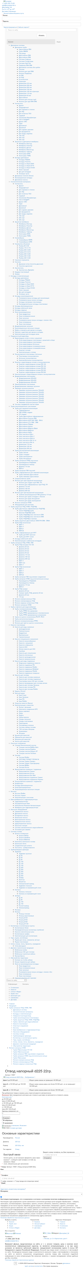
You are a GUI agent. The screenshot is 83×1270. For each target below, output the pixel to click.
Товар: (3, 1167)
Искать (41, 35)
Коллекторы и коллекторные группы (23, 926)
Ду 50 (20, 856)
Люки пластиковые (25, 324)
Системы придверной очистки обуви (27, 404)
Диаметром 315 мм (25, 83)
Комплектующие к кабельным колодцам (28, 541)
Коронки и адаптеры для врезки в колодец (29, 332)
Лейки (21, 713)
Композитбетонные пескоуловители (31, 360)
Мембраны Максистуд (26, 150)
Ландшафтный (24, 107)
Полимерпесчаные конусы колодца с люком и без (35, 320)
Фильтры (18, 910)
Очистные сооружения (18, 743)
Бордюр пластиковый (22, 272)
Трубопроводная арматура (20, 850)
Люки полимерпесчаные (27, 316)
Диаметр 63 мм (24, 595)
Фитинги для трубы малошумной (30, 501)
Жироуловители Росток (26, 773)
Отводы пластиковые (26, 721)
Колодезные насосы (21, 815)
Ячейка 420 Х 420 (25, 258)
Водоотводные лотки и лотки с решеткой (28, 338)
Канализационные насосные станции (27, 328)
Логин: (5, 15)
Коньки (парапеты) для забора (25, 962)
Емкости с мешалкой (26, 643)
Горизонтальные (24, 637)
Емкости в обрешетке (26, 645)
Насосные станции (21, 825)
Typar (20, 123)
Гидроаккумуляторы (21, 801)
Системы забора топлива (27, 727)
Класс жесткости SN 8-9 (27, 438)
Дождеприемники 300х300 (27, 380)
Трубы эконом (23, 452)
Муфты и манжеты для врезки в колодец (28, 330)
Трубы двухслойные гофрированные (31, 416)
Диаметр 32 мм (24, 551)
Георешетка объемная (22, 244)
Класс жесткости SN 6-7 (27, 436)
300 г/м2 (21, 139)
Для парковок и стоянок (27, 109)
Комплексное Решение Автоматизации (27, 805)
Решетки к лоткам (24, 350)
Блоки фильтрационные (23, 787)
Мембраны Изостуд (25, 144)
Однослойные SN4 (25, 49)
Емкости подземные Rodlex (28, 667)
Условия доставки (16, 1128)
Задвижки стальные (25, 886)
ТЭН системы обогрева (26, 729)
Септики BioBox (24, 765)
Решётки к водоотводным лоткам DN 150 (32, 366)
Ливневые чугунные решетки (24, 388)
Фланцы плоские (24, 914)
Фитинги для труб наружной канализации (28, 480)
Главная (62, 1222)
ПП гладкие (22, 414)
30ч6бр (21, 878)
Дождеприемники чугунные (24, 326)
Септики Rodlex (24, 757)
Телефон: (4, 1175)
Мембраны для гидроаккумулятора (26, 807)
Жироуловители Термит (27, 771)
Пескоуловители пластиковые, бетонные (28, 354)
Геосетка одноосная (25, 266)
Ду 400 (21, 874)
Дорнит (21, 105)
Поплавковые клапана (26, 725)
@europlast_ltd (7, 7)
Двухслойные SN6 (25, 55)
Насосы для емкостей (22, 741)
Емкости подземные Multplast (28, 669)
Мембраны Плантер (25, 146)
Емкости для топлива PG (27, 687)
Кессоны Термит (20, 795)
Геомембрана (19, 238)
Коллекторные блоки (21, 928)
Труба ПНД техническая (23, 523)
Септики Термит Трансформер (29, 763)
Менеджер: (4, 1191)
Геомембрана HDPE (25, 240)
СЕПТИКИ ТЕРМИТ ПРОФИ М (29, 759)
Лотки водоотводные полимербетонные (32, 348)
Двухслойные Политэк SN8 (28, 418)
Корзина (37, 1222)
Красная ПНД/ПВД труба (27, 513)
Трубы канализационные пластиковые (23, 406)
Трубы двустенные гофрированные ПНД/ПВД (30, 509)
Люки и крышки (24, 170)
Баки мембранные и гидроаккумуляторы (24, 799)
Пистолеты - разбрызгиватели (25, 847)
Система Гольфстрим (26, 61)
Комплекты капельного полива (25, 841)
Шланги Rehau (24, 835)
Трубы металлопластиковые (24, 619)
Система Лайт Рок (25, 63)
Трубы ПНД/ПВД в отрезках (28, 519)
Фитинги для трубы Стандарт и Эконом (32, 497)
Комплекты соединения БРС (28, 709)
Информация (12, 984)
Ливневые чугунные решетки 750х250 (31, 392)
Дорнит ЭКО (23, 121)
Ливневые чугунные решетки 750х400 (31, 398)
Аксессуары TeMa (25, 156)
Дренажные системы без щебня (29, 67)
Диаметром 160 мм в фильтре (29, 91)
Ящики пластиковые (21, 942)
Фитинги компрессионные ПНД (25, 599)
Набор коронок (24, 717)
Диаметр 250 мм (24, 559)
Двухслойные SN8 (25, 57)
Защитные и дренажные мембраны (26, 141)
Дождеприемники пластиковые (25, 376)
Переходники (23, 723)
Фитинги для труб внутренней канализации (29, 492)
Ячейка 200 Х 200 (25, 250)
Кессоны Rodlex (20, 793)
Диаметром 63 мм (25, 95)
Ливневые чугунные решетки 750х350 (31, 396)
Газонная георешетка (22, 260)
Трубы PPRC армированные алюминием (32, 615)
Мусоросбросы (20, 956)
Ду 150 (21, 866)
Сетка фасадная (20, 946)
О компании (15, 987)
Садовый (22, 115)
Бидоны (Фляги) (20, 691)
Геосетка (18, 262)
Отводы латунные (25, 719)
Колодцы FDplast (24, 160)
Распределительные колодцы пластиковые (33, 304)
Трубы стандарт (24, 454)
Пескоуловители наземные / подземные (28, 781)
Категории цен (15, 996)
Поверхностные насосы (22, 821)
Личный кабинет (39, 1224)
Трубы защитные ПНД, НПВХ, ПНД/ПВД (24, 507)
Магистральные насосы (22, 819)
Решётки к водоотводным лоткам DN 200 (32, 368)
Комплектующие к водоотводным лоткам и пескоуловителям (35, 374)
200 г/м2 (21, 137)
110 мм (21, 597)
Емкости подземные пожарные (29, 673)
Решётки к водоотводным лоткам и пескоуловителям (32, 362)
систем (30, 1266)
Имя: (2, 1169)
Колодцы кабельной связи (23, 308)
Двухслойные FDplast (26, 424)
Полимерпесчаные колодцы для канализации (34, 298)
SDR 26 (21, 531)
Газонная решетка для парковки (25, 978)
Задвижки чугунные (25, 854)
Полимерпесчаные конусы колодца (30, 300)
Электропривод (24, 908)
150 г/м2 (21, 135)
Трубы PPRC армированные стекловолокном (34, 613)
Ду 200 (21, 868)
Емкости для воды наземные (24, 627)
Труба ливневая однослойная (29, 476)
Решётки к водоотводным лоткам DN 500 (32, 372)
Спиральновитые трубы (22, 478)
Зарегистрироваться (10, 27)
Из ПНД (21, 77)
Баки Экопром (23, 697)
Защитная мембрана (22, 222)
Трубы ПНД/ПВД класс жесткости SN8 (31, 517)
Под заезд (22, 53)
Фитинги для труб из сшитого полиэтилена (29, 623)
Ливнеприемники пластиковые (25, 384)
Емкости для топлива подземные (30, 679)
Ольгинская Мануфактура (27, 117)
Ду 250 (21, 870)
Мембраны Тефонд (25, 152)
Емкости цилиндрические (27, 657)
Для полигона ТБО (25, 113)
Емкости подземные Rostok (28, 671)
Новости (13, 990)
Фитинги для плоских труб (27, 99)
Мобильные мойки (21, 950)
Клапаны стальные (25, 892)
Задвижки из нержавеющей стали (30, 888)
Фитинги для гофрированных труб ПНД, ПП (33, 484)
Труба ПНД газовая (21, 589)
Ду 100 (21, 862)
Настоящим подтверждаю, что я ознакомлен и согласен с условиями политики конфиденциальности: (37, 1199)
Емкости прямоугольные (27, 659)
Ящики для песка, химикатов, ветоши (27, 940)
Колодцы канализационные (24, 296)
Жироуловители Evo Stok (27, 775)
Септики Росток (24, 767)
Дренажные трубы (21, 47)
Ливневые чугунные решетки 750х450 (31, 400)
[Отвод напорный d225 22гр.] (19, 1077)
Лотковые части (24, 174)
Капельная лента (20, 843)
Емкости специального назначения (26, 639)
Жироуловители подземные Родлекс (31, 779)
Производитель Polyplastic (27, 462)
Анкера (17, 274)
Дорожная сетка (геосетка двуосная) (31, 264)
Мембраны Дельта (25, 148)
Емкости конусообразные (27, 641)
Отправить (47, 1158)
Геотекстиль (19, 103)
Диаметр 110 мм (24, 466)
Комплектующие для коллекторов (26, 936)
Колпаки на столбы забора (23, 960)
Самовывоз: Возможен (19, 1125)
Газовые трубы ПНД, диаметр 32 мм (31, 593)
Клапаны (18, 890)
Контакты (26, 984)
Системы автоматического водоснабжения (29, 827)
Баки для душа (20, 693)
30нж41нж (22, 882)
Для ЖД (21, 111)
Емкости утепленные (26, 655)
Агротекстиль (19, 268)
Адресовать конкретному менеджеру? (13, 1189)
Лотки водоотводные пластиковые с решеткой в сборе (37, 340)
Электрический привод (26, 884)
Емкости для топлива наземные (29, 677)
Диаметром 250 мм (25, 85)
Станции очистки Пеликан (27, 753)
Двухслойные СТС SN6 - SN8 (28, 422)
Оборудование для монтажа (24, 505)
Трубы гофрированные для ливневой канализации (31, 472)
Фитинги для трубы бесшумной (29, 499)
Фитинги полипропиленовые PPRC (26, 621)
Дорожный (22, 127)
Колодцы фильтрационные (24, 306)
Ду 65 (20, 858)
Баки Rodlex (23, 701)
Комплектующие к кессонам (24, 797)
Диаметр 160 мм (24, 488)
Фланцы (17, 912)
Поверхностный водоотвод (19, 336)
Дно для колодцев (25, 172)
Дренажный (23, 125)
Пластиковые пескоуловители (29, 356)
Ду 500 (21, 876)
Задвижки (18, 852)
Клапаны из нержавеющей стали (30, 894)
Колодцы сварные (21, 310)
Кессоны (13, 791)
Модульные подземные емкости (29, 663)
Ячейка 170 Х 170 (25, 248)
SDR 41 (21, 468)
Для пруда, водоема (25, 133)
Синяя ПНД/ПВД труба (26, 511)
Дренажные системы (17, 45)
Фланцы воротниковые (26, 916)
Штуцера (22, 733)
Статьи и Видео (16, 992)
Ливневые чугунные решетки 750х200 (31, 390)
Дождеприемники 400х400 (27, 382)
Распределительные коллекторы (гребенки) (29, 930)
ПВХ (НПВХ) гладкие (25, 412)
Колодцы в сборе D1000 (27, 168)
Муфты (21, 715)
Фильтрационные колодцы (23, 178)
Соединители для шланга (23, 845)
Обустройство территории (19, 958)
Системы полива (16, 831)
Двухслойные (23, 97)
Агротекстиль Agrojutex (26, 270)
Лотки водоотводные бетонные (29, 344)
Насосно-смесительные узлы (24, 932)
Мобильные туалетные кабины (25, 954)
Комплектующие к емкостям (24, 705)
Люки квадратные (24, 314)
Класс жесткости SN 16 (26, 442)
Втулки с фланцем (25, 707)
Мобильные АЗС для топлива (24, 952)
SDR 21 (21, 529)
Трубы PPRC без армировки (28, 611)
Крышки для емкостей (22, 735)
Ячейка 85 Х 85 (24, 246)
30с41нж (21, 880)
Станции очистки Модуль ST (28, 751)
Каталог (10, 42)
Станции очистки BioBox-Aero (28, 747)
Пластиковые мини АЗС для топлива (31, 681)
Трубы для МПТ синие (26, 537)
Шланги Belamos (24, 839)
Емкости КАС (23, 647)
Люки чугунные (24, 318)
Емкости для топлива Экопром (29, 685)
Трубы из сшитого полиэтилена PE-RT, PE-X (29, 617)
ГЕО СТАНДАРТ (24, 119)
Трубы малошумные (25, 456)
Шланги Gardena (24, 837)
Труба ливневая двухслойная (28, 474)
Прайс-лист (14, 994)
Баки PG (21, 699)
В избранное (7, 1120)
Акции (59, 42)
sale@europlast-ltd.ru (9, 5)
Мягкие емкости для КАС (27, 649)
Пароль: (5, 21)
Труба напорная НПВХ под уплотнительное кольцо (32, 579)
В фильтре (22, 81)
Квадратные (23, 633)
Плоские (21, 69)
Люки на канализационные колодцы (27, 964)
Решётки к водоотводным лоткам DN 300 (32, 370)
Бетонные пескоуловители (27, 358)
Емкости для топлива (22, 675)
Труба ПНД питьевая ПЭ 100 (24, 545)
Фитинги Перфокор (25, 73)
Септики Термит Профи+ (27, 761)
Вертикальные (23, 635)
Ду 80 (20, 860)
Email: (3, 1183)
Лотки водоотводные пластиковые (30, 342)
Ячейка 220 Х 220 (25, 254)
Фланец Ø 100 (23, 924)
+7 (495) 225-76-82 (8, 3)
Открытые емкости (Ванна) (24, 703)
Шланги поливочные (21, 833)
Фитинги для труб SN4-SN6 (28, 101)
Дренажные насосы (21, 180)
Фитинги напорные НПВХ (23, 503)
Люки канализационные (23, 312)
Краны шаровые (24, 711)
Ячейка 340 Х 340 (25, 256)
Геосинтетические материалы (21, 182)
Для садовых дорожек (26, 129)
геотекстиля (39, 1266)
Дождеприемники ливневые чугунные (27, 386)
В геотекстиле (23, 79)
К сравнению (8, 1123)
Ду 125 (21, 864)
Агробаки (22, 651)
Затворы (17, 896)
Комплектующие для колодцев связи (27, 334)
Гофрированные (24, 410)
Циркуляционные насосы (23, 823)
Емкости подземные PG (27, 665)
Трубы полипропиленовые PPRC (26, 609)
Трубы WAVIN (23, 51)
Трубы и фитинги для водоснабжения (23, 607)
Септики (17, 755)
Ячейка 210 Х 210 (25, 252)
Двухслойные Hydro (25, 432)
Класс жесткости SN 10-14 (27, 440)
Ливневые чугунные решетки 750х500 (31, 402)
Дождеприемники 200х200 (27, 378)
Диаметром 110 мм (25, 93)
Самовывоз (14, 998)
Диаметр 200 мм (24, 490)
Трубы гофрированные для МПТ (25, 533)
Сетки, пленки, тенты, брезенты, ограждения (25, 944)
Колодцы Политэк (24, 162)
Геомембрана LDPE (25, 242)
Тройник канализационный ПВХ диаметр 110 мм (35, 494)
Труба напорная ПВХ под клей (25, 470)
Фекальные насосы (21, 817)
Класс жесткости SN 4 (26, 434)
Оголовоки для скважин (22, 829)
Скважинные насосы (21, 811)
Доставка (14, 1000)
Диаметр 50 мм (24, 553)
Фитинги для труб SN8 (26, 71)
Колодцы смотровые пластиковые (30, 302)
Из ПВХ (21, 75)
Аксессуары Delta (24, 154)
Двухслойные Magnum (26, 430)
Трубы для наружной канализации (26, 408)
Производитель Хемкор (26, 464)
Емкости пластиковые (18, 625)
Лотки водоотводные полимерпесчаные (32, 346)
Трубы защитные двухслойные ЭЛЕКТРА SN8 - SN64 (32, 521)
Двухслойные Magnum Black (28, 428)
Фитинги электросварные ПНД (25, 601)
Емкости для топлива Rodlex (28, 689)
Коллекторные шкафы (22, 934)
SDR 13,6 (22, 563)
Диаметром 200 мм (25, 87)
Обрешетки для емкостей (23, 737)
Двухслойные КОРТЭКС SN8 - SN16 (31, 420)
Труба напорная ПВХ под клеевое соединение (30, 577)
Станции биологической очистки (25, 745)
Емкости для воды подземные (25, 661)
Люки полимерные (25, 322)
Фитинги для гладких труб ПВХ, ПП (30, 482)
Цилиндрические (24, 629)
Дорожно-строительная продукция (22, 948)
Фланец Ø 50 (23, 920)
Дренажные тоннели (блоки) (24, 176)
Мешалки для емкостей (22, 739)
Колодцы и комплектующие (20, 276)
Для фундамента (24, 131)
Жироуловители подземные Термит (31, 777)
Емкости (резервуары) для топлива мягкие (33, 683)
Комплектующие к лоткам (27, 352)
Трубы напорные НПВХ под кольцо (26, 460)
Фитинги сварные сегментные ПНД (26, 603)
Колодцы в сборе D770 (26, 166)
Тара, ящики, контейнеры (19, 938)
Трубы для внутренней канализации (27, 450)
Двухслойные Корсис (26, 426)
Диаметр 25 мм (24, 549)
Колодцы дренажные (22, 158)
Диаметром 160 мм (25, 89)
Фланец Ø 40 (23, 918)
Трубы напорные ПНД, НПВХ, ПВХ (22, 543)
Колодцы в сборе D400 (26, 164)
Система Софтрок (25, 59)
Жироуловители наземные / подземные (28, 769)
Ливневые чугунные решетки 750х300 (31, 394)
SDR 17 (21, 527)
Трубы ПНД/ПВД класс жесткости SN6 (31, 515)
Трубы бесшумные (25, 458)
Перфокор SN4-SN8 (25, 65)
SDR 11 (21, 525)
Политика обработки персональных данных (15, 1218)
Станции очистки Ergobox (27, 749)
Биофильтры (19, 783)
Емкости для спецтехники (27, 653)
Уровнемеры (23, 731)
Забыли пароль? (23, 27)
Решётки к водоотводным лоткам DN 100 (32, 364)
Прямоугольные (24, 631)
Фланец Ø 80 (23, 922)
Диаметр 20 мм (24, 547)
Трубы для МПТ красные (27, 535)
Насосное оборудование (19, 809)
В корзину (6, 1118)
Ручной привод (24, 906)
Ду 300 (21, 872)
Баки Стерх (22, 695)
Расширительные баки (22, 803)
